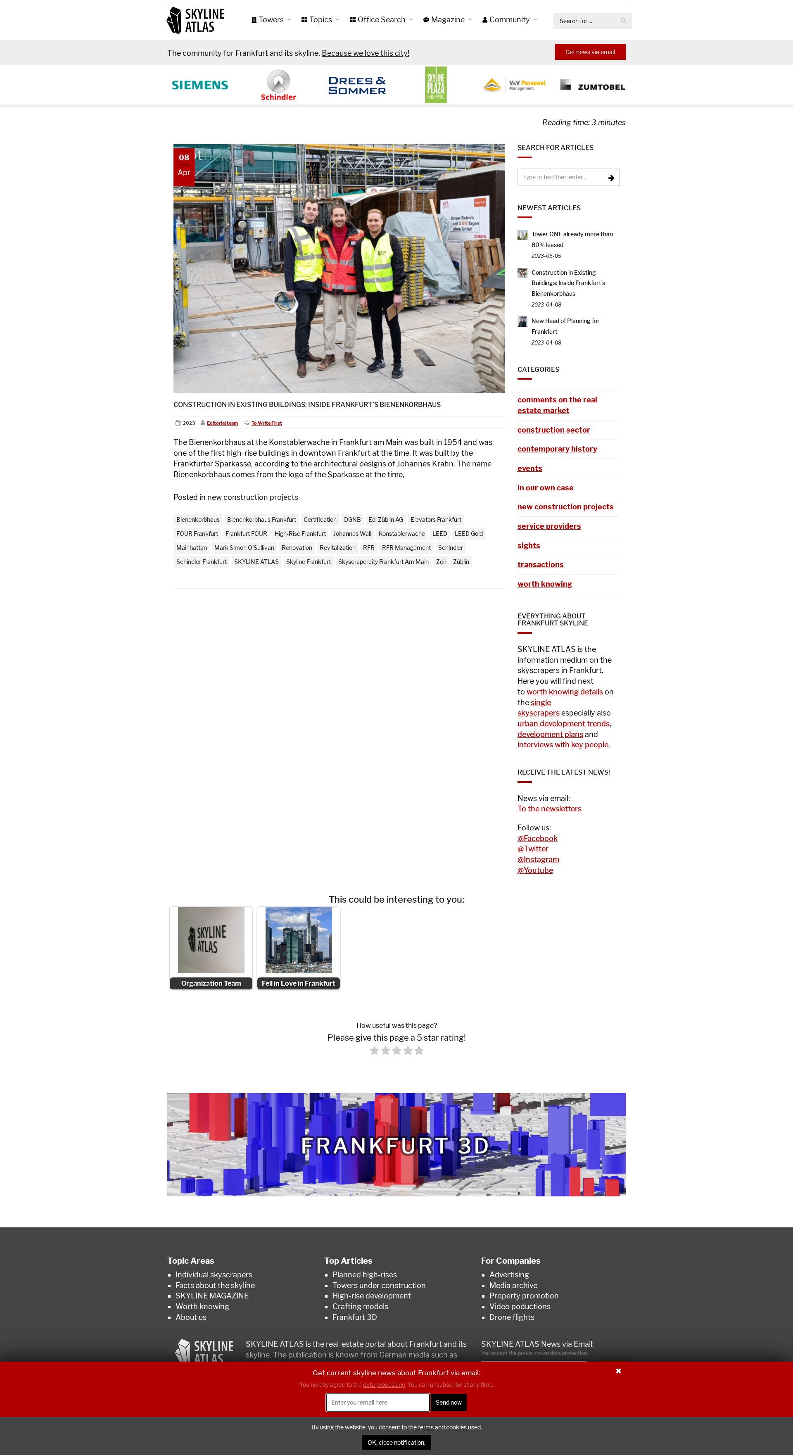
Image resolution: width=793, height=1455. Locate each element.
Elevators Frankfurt (436, 519)
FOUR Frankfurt (197, 533)
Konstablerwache (402, 533)
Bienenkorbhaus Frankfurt (261, 519)
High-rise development (371, 1295)
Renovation (297, 547)
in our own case (546, 487)
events (530, 468)
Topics (321, 19)
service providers (549, 526)
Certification (320, 519)
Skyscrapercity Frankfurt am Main (383, 561)
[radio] (374, 1052)
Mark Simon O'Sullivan (244, 547)
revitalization (338, 547)
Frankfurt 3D (354, 1317)
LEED (439, 533)
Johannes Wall (352, 533)
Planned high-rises (364, 1274)
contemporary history (557, 449)
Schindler (450, 547)
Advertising (509, 1274)
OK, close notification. (396, 1442)
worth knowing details (565, 691)
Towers (272, 19)
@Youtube (535, 870)
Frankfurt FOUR (246, 533)
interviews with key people (563, 744)
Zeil (441, 561)
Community (510, 19)
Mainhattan (191, 547)
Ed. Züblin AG (385, 519)
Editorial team (222, 423)
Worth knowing (202, 1306)
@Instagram (538, 859)
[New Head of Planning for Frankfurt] (523, 320)
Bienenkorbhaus (198, 519)
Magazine (448, 19)
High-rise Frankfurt (300, 533)
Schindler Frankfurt (201, 561)
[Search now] (623, 21)
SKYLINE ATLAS (256, 561)
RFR (369, 547)
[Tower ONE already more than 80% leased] (523, 234)
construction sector (554, 430)
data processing (384, 1384)
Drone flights (511, 1317)
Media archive (513, 1285)
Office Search (382, 19)
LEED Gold (469, 533)
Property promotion (524, 1295)
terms (426, 1427)
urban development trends (564, 723)
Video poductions (520, 1306)
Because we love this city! (365, 53)
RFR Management (406, 547)
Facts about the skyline (215, 1285)
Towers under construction (379, 1285)
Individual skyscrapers (214, 1274)
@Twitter (533, 848)
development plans (550, 734)
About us (191, 1317)
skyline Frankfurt (308, 561)
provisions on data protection (552, 1353)
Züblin (461, 561)
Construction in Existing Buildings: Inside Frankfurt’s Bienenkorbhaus (307, 405)
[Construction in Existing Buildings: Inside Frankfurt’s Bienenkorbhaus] (523, 272)
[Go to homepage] (195, 20)
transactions (541, 564)
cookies (456, 1427)
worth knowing (545, 584)
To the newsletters (550, 808)
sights (529, 545)
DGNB (352, 519)
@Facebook (538, 838)
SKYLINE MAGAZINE (212, 1295)
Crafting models (360, 1306)
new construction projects (252, 497)
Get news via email (590, 51)
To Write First (267, 423)
